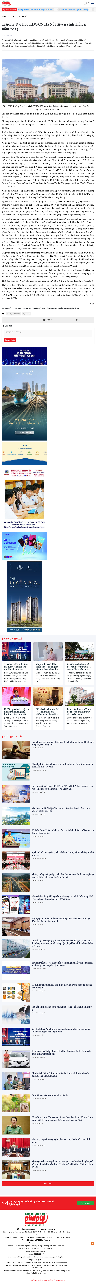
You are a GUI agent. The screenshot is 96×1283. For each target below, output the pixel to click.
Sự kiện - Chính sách (38, 1079)
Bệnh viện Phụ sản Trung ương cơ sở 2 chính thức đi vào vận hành (79, 712)
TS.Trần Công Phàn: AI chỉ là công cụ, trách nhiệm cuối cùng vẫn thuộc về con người (63, 831)
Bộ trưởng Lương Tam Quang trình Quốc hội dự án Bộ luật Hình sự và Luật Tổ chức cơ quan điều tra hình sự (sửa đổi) (62, 1118)
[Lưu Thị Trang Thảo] (24, 498)
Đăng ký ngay (85, 1203)
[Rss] (92, 1243)
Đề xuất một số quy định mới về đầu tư (50, 1095)
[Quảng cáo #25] (24, 356)
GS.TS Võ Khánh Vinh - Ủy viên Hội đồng (56, 10)
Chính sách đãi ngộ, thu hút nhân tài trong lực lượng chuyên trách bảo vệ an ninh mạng (60, 1074)
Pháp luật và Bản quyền (27, 1257)
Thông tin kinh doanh (38, 1057)
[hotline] (85, 3)
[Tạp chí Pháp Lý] (7, 3)
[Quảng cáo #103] (24, 403)
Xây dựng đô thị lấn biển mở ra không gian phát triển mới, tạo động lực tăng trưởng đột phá (61, 920)
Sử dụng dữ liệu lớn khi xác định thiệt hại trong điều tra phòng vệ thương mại (62, 986)
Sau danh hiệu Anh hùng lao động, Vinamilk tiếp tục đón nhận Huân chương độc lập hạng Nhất (16, 667)
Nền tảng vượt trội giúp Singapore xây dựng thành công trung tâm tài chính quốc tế (61, 809)
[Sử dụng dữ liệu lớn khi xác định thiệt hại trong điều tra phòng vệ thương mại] (16, 992)
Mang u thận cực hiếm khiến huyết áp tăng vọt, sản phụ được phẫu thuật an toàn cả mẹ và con (47, 667)
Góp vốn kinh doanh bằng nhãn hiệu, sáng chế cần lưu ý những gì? (62, 1008)
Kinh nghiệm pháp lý (38, 991)
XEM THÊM (48, 1184)
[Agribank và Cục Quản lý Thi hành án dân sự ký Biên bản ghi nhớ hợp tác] (16, 860)
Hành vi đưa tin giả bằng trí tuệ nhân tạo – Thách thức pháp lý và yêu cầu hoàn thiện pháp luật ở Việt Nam (62, 897)
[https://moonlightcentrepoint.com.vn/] (24, 453)
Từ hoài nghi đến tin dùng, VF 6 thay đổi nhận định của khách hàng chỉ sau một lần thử (61, 1052)
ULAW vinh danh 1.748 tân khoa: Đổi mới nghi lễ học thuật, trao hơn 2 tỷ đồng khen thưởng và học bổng (16, 712)
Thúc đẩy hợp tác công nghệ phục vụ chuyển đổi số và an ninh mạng (61, 1140)
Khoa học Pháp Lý (37, 1123)
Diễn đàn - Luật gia (38, 748)
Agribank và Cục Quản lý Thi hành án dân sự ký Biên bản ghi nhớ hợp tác (63, 853)
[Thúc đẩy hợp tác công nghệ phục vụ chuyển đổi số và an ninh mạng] (16, 1147)
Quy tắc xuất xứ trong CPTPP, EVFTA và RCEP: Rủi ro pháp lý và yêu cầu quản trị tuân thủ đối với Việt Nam (62, 787)
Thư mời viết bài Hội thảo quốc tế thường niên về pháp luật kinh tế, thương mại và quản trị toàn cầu (62, 964)
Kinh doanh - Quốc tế (38, 792)
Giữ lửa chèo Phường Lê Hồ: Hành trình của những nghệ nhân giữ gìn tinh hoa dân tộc (48, 712)
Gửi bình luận (10, 340)
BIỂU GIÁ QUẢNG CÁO (56, 1280)
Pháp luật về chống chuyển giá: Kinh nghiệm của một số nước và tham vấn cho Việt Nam (62, 765)
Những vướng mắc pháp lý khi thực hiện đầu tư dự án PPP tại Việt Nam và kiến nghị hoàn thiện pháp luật (63, 875)
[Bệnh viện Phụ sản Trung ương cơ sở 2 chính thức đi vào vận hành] (79, 696)
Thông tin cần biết (37, 1035)
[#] (24, 546)
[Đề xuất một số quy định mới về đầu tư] (16, 1103)
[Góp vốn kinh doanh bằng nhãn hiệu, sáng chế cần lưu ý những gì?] (16, 1014)
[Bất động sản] (24, 596)
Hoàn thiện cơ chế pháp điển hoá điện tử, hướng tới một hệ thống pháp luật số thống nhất (63, 743)
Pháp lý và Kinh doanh (39, 770)
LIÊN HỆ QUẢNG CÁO (39, 1280)
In (78, 320)
